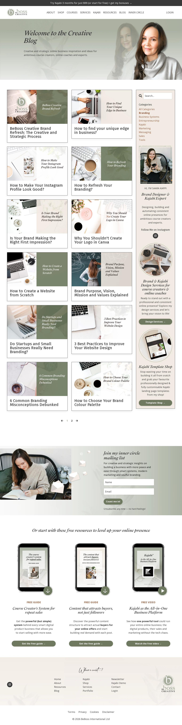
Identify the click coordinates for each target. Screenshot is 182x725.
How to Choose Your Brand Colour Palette (98, 403)
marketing (145, 128)
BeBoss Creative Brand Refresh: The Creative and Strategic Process (33, 132)
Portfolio (88, 690)
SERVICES (85, 12)
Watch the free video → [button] (148, 643)
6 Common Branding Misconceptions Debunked (34, 403)
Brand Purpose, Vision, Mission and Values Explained (101, 293)
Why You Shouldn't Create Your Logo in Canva (98, 240)
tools (142, 139)
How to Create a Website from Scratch (32, 293)
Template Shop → (155, 402)
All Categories (147, 109)
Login (114, 690)
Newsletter (117, 679)
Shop (86, 683)
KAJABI (96, 12)
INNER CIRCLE (136, 12)
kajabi (142, 124)
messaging (145, 132)
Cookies (94, 712)
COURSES (72, 12)
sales (142, 136)
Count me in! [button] (113, 501)
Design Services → (155, 321)
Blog (56, 690)
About (57, 683)
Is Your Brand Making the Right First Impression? (33, 240)
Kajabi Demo (118, 683)
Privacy (82, 712)
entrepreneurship (149, 120)
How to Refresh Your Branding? (93, 187)
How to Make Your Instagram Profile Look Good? (36, 187)
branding (144, 112)
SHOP (61, 12)
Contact (115, 686)
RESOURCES (110, 12)
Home (57, 679)
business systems (149, 116)
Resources (60, 686)
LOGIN (170, 12)
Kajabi (86, 679)
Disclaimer (108, 712)
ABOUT (51, 12)
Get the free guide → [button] (34, 643)
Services (87, 686)
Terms (71, 712)
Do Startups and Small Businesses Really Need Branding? (31, 348)
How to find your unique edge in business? (101, 130)
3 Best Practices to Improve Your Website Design (99, 346)
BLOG (122, 12)
